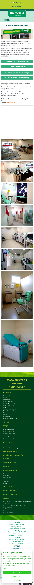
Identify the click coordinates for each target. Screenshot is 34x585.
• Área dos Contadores (9, 435)
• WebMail (5, 511)
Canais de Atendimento (10, 470)
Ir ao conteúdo (17, 6)
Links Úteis (6, 498)
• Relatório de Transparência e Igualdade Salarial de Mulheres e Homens (17, 502)
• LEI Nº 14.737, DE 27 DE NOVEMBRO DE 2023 (15, 505)
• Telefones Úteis (7, 481)
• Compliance (6, 399)
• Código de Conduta (8, 401)
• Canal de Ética (7, 477)
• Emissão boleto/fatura (9, 439)
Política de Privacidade (10, 494)
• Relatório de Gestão (8, 411)
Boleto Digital (7, 487)
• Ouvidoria (6, 475)
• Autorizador (6, 437)
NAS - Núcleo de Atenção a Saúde (13, 455)
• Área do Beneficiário (8, 429)
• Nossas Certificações (9, 403)
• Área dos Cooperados (9, 433)
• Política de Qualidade (9, 405)
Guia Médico (6, 422)
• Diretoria (5, 397)
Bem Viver (6, 459)
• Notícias (5, 509)
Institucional (7, 392)
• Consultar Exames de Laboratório (12, 446)
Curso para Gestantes (10, 451)
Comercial (6, 466)
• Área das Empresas (8, 431)
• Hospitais (5, 414)
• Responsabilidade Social (10, 418)
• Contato (5, 483)
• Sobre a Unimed (7, 396)
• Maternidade (6, 416)
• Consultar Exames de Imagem (11, 448)
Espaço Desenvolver (9, 462)
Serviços (5, 426)
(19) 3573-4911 (11, 102)
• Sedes (5, 413)
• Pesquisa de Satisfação (9, 409)
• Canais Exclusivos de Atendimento (12, 474)
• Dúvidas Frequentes (8, 512)
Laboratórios (7, 442)
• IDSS (4, 407)
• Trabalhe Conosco (8, 479)
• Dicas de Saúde (7, 507)
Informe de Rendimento (10, 490)
